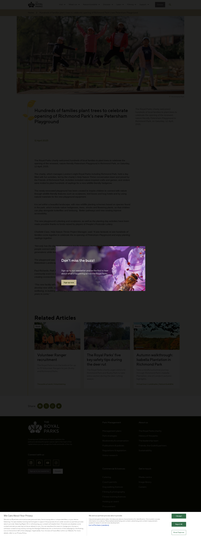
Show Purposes (178, 532)
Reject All (178, 524)
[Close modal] (141, 250)
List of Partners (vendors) (99, 525)
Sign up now (69, 282)
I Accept (179, 516)
